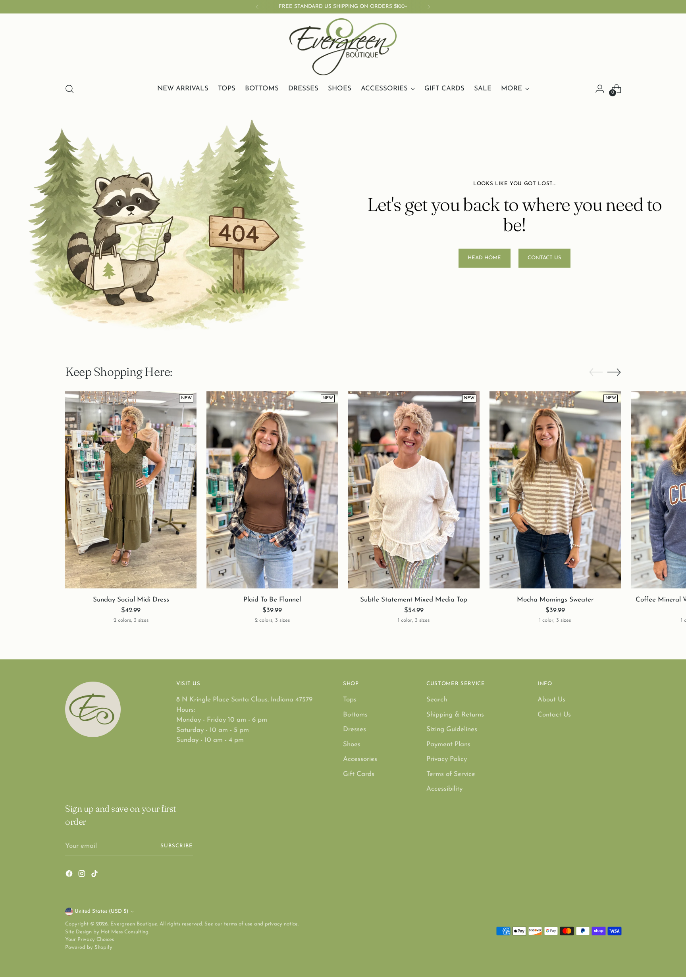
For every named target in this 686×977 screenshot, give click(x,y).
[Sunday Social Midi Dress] (131, 489)
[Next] (428, 6)
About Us (551, 699)
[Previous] (257, 6)
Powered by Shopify (88, 947)
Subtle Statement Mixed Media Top (413, 599)
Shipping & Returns (455, 714)
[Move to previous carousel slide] (596, 372)
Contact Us (554, 714)
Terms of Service (450, 774)
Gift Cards (358, 774)
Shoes (351, 744)
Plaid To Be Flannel (272, 599)
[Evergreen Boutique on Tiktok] (95, 875)
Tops (349, 699)
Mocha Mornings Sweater (555, 599)
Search (436, 699)
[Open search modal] (69, 89)
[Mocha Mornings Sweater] (555, 489)
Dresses (354, 729)
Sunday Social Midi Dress (131, 599)
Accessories (360, 759)
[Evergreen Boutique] (343, 46)
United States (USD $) (101, 911)
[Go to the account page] (600, 89)
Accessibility (444, 788)
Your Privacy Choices (89, 939)
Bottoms (355, 714)
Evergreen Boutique (133, 924)
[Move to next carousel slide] (614, 372)
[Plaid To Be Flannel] (272, 489)
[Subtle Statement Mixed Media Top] (413, 489)
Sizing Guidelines (451, 729)
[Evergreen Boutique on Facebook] (70, 875)
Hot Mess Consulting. (125, 932)
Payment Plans (448, 744)
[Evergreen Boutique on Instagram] (82, 875)
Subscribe (176, 846)
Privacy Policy (446, 759)
